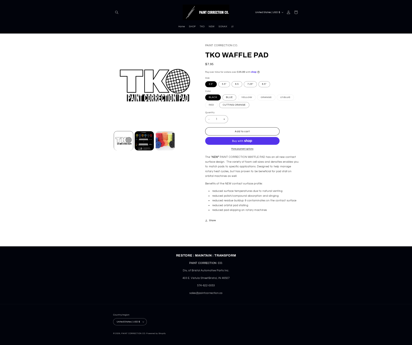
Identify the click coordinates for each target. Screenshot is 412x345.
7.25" (250, 84)
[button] (117, 12)
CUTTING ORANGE (234, 105)
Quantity (210, 113)
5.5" (224, 84)
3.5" (211, 84)
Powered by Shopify (156, 333)
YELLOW (248, 98)
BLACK (213, 97)
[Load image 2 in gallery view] (144, 140)
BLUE (229, 97)
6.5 (237, 84)
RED (213, 106)
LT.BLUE (287, 98)
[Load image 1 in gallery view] (123, 140)
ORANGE (268, 98)
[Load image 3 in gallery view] (165, 140)
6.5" (264, 84)
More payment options (242, 149)
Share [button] (212, 220)
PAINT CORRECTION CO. (133, 333)
